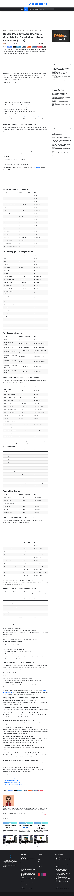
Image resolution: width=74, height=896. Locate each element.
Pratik (6, 43)
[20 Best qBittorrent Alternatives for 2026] (10, 825)
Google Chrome (36, 167)
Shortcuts (31, 9)
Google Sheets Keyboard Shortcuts (13, 784)
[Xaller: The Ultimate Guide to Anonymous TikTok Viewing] (26, 825)
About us (39, 863)
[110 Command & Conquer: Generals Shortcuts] (26, 839)
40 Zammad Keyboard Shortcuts (9, 843)
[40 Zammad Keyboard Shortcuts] (10, 839)
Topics (36, 9)
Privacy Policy (40, 864)
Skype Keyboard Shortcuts (11, 780)
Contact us (40, 866)
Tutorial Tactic (21, 893)
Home (22, 9)
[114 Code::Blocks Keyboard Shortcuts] (41, 839)
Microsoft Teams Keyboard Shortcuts (14, 778)
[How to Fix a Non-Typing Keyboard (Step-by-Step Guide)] (41, 825)
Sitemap (69, 893)
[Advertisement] (37, 20)
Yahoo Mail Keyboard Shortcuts (12, 782)
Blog (26, 9)
